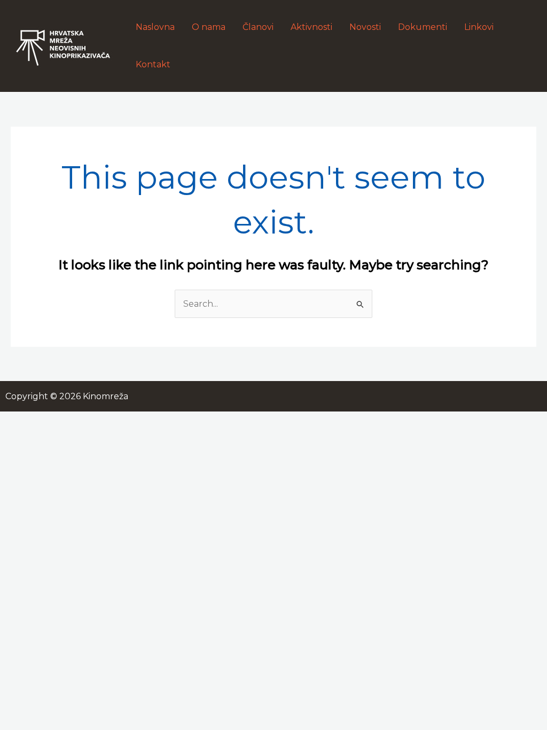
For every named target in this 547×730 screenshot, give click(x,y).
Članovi (258, 27)
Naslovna (155, 27)
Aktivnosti (311, 27)
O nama (208, 27)
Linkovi (479, 27)
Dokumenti (422, 27)
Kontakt (153, 64)
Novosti (365, 27)
